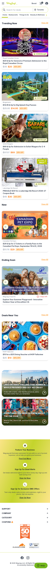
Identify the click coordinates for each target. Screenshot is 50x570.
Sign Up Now (25, 478)
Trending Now (9, 23)
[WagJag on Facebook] (22, 557)
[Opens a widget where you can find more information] (41, 566)
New (4, 204)
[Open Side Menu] (3, 3)
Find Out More (25, 459)
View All (44, 23)
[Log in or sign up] (46, 3)
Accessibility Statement (25, 565)
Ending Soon (8, 260)
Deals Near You (10, 315)
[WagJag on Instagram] (27, 557)
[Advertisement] (25, 431)
